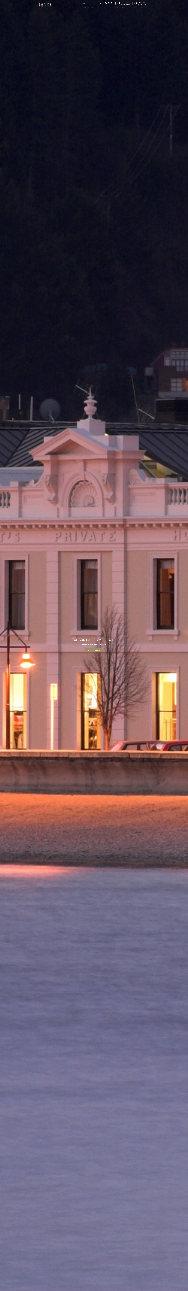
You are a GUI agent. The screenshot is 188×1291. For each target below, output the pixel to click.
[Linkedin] (109, 3)
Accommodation (88, 7)
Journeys (101, 7)
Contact (144, 7)
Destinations (73, 7)
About (134, 7)
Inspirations (113, 7)
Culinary (125, 7)
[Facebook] (106, 3)
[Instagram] (112, 3)
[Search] (100, 3)
